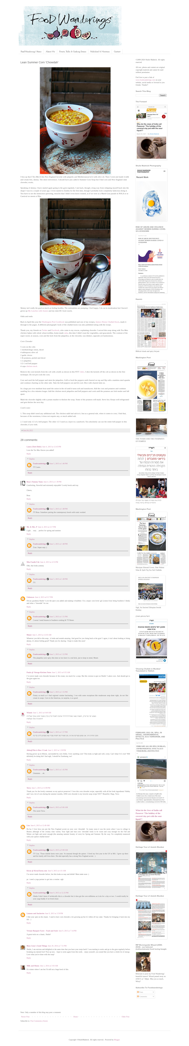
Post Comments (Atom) (39, 1021)
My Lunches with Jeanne (38, 311)
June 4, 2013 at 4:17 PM (47, 527)
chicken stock (31, 366)
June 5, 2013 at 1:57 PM (59, 732)
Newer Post (25, 1017)
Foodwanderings (39, 464)
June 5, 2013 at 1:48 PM (59, 509)
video (82, 372)
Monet (29, 635)
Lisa (28, 825)
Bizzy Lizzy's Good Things (37, 946)
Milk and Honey (33, 966)
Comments (143, 997)
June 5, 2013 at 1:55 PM (59, 692)
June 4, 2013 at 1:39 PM (52, 482)
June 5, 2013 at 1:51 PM (59, 617)
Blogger (117, 1040)
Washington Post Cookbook (53, 322)
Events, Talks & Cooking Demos (72, 52)
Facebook (55, 330)
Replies (32, 459)
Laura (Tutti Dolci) (34, 447)
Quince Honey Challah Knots (107, 322)
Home (75, 1017)
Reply (29, 454)
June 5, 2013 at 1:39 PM (57, 750)
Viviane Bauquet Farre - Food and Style (42, 931)
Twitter (44, 330)
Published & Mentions (100, 52)
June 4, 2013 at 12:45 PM (51, 447)
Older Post (125, 1017)
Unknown (30, 597)
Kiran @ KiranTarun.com (37, 871)
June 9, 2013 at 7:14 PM (67, 931)
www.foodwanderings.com (145, 80)
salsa (66, 333)
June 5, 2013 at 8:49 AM (42, 713)
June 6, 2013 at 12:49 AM (40, 825)
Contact (117, 52)
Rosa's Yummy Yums (35, 482)
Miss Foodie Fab (33, 562)
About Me (50, 52)
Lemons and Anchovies (35, 913)
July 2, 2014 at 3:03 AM (49, 966)
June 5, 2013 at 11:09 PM (41, 788)
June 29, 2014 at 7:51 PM (57, 946)
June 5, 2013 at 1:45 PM (59, 770)
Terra (29, 788)
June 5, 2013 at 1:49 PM (59, 579)
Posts (141, 992)
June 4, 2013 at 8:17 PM (44, 597)
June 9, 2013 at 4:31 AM (57, 871)
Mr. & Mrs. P (32, 527)
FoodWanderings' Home (31, 52)
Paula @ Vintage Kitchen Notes (39, 672)
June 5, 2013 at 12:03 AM (41, 635)
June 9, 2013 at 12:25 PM (59, 893)
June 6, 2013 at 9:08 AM (59, 850)
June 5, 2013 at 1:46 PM (59, 464)
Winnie (29, 713)
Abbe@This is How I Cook (37, 750)
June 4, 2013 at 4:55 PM (49, 562)
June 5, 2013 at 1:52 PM (59, 654)
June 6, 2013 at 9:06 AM (59, 807)
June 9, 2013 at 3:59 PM (54, 913)
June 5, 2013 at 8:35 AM (61, 672)
